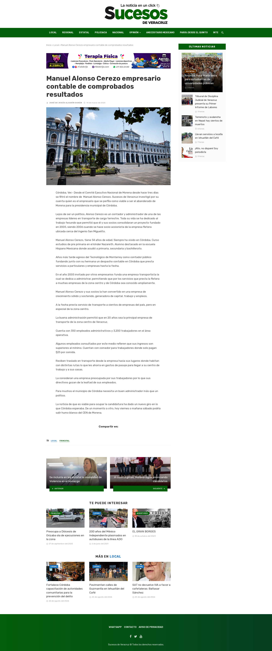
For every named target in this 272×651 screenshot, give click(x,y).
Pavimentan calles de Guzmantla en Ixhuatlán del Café (106, 588)
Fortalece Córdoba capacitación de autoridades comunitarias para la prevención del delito (64, 590)
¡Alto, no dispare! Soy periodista (206, 150)
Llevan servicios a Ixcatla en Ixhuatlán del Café (209, 136)
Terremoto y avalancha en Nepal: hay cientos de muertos (208, 121)
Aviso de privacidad (151, 627)
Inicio (48, 45)
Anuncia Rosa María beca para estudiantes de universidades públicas (201, 79)
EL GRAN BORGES (144, 531)
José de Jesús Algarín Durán (65, 103)
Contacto (130, 627)
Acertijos (142, 513)
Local (53, 32)
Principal (64, 441)
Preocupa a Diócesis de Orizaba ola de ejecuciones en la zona (65, 535)
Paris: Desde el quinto (194, 32)
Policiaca (101, 32)
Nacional (118, 32)
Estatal (84, 32)
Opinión (134, 32)
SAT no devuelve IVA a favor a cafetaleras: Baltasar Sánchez (151, 588)
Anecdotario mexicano (160, 32)
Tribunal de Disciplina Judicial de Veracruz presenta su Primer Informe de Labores (206, 102)
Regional (68, 32)
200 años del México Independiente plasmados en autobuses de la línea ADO (107, 535)
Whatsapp (115, 627)
